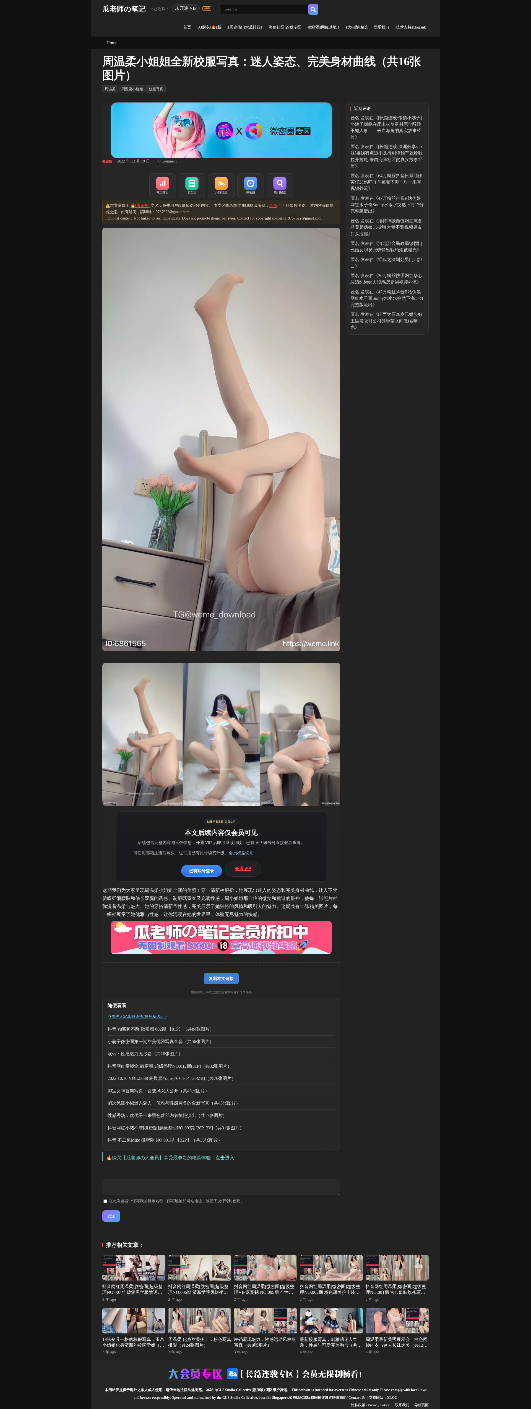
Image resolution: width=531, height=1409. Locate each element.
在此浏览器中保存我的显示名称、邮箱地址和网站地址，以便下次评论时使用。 (176, 1201)
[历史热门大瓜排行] (245, 27)
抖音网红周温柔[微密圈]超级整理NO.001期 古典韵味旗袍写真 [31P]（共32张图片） (396, 1292)
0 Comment (167, 161)
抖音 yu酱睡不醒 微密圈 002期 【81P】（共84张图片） (161, 1029)
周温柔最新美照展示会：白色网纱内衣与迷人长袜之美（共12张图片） (397, 1345)
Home (111, 42)
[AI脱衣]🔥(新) (210, 27)
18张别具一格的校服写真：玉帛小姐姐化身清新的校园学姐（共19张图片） (133, 1345)
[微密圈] (250, 185)
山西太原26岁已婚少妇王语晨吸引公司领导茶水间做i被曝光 (386, 320)
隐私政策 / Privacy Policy (370, 1405)
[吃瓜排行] (162, 185)
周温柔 (110, 89)
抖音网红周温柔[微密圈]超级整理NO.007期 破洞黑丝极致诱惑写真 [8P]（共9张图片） (132, 1292)
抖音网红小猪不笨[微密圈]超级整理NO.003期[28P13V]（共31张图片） (176, 1128)
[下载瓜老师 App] (207, 8)
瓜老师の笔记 (124, 9)
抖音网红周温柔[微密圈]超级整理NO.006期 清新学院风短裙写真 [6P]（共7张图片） (198, 1292)
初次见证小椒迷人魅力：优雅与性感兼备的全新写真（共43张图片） (174, 1103)
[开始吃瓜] (221, 185)
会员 (273, 205)
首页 (187, 27)
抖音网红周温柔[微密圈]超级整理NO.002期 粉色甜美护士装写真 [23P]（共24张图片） (330, 1292)
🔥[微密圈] (140, 205)
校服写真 (156, 89)
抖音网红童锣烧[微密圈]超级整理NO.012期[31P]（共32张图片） (170, 1066)
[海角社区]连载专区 (284, 27)
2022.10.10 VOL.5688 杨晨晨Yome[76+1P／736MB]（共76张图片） (172, 1078)
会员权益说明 (241, 852)
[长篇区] (192, 185)
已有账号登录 (201, 870)
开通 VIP (243, 868)
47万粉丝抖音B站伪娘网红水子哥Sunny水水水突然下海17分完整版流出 (387, 204)
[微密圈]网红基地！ (323, 27)
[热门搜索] (280, 185)
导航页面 (421, 1405)
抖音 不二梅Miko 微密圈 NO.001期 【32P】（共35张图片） (165, 1140)
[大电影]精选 (357, 27)
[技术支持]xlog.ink (410, 27)
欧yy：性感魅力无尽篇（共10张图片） (145, 1053)
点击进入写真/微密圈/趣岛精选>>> (137, 1017)
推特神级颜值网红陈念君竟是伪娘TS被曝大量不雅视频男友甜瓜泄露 (386, 227)
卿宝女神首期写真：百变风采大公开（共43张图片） (158, 1090)
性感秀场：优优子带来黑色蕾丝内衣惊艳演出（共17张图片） (167, 1115)
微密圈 (107, 161)
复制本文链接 (221, 978)
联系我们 (381, 27)
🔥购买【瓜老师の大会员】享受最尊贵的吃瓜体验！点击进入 (170, 1157)
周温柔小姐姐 (132, 89)
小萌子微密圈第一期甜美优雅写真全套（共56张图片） (161, 1041)
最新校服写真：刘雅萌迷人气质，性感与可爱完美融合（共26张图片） (331, 1345)
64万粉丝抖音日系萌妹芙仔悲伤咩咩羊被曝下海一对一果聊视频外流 (386, 182)
